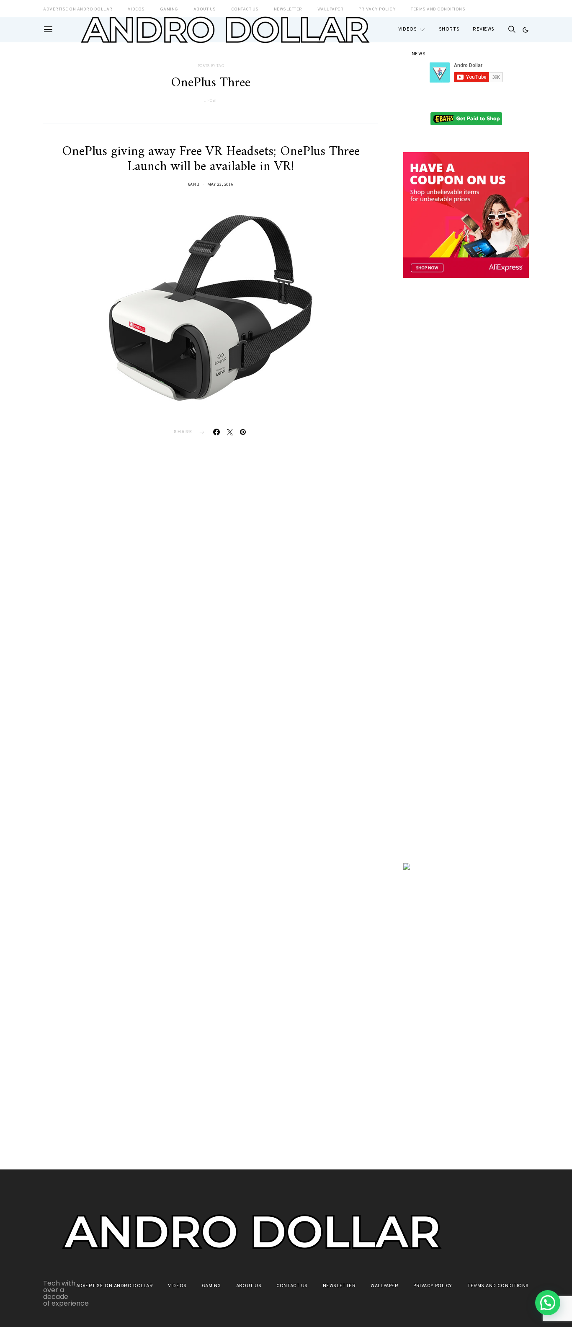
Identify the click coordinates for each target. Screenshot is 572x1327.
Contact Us (292, 1286)
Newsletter (339, 1286)
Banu (194, 184)
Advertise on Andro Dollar (114, 1286)
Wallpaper (384, 1286)
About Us (248, 1286)
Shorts (449, 29)
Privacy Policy (432, 1286)
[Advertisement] (466, 430)
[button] (525, 29)
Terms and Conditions (438, 9)
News (418, 54)
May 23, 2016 (220, 184)
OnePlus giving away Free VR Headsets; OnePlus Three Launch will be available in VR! (211, 159)
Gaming (211, 1286)
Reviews (484, 29)
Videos (407, 29)
